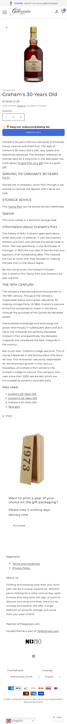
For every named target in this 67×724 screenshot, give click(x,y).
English (17, 720)
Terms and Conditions (26, 563)
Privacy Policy (21, 567)
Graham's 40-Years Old (22, 398)
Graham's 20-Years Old (22, 393)
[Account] (57, 12)
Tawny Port (15, 206)
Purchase (19, 525)
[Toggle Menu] (4, 12)
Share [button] (8, 415)
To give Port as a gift (30, 163)
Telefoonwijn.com (48, 631)
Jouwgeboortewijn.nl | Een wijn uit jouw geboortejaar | (37, 699)
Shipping (21, 106)
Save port (14, 406)
